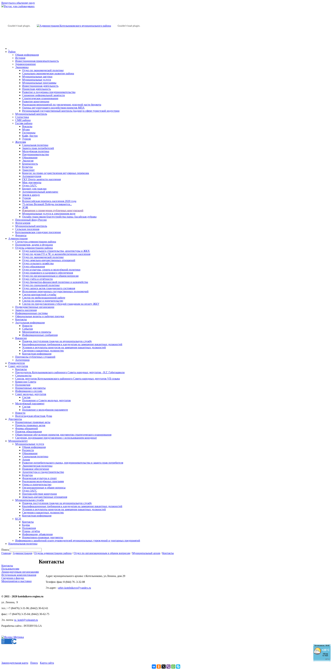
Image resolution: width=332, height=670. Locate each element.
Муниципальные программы (39, 82)
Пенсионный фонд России (31, 219)
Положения (29, 528)
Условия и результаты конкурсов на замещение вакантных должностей (64, 347)
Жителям (20, 141)
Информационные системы (31, 313)
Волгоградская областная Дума (33, 415)
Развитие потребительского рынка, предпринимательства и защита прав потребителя (72, 462)
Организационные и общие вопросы (44, 487)
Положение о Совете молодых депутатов (46, 400)
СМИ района (23, 120)
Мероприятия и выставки (16, 581)
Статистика (22, 117)
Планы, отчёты (31, 531)
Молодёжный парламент (29, 403)
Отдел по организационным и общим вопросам (50, 275)
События (27, 328)
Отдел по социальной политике (41, 285)
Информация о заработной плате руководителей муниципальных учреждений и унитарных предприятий (77, 540)
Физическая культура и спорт (39, 478)
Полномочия (22, 384)
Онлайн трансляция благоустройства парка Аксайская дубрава (59, 216)
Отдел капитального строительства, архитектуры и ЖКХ (56, 250)
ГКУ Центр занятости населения (41, 179)
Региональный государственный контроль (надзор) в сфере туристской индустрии (70, 110)
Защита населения (26, 310)
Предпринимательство (35, 154)
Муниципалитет (18, 440)
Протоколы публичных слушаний (35, 356)
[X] (164, 666)
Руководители (16, 363)
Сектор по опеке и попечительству (42, 300)
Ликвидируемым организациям (20, 571)
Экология (27, 160)
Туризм (26, 138)
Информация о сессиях (28, 391)
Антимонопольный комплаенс (40, 191)
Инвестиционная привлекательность (37, 61)
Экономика (22, 67)
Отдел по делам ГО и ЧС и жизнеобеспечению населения (56, 254)
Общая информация (27, 54)
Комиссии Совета (25, 381)
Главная (6, 553)
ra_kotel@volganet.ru (26, 619)
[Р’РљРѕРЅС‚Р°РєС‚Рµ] (154, 666)
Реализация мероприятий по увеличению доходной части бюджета (61, 104)
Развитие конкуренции (35, 101)
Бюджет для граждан (34, 188)
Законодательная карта (14, 662)
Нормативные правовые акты (32, 422)
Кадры (26, 524)
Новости (27, 325)
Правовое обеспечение (35, 468)
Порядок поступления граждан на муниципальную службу (57, 341)
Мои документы (31, 182)
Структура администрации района (35, 241)
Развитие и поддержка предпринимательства (48, 92)
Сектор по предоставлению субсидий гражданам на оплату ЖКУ (60, 303)
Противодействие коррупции (39, 493)
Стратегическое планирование (40, 98)
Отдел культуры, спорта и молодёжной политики (51, 269)
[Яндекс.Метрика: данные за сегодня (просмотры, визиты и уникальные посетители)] (12, 637)
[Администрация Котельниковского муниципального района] (19, 42)
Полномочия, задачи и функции (34, 244)
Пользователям (10, 568)
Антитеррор (22, 359)
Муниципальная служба (29, 500)
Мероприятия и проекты (36, 331)
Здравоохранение (25, 64)
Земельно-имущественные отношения (44, 496)
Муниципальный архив (146, 553)
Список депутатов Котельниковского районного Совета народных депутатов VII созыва (67, 378)
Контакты (21, 319)
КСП (18, 518)
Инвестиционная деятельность (40, 85)
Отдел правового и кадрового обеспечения (47, 272)
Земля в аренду (31, 194)
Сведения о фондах (12, 578)
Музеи (26, 129)
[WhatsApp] (173, 666)
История (20, 57)
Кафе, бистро (30, 135)
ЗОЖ (25, 207)
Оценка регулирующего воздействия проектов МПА (53, 107)
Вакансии (21, 338)
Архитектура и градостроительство (43, 472)
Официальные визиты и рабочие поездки (39, 316)
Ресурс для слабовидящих (19, 6)
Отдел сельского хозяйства (38, 263)
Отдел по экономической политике (43, 70)
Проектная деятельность (36, 89)
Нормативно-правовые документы (42, 537)
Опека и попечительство (36, 484)
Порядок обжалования (28, 431)
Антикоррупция (31, 176)
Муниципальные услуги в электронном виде (48, 213)
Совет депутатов (18, 366)
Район (12, 51)
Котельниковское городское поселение (38, 232)
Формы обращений (26, 428)
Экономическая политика (37, 465)
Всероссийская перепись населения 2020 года (49, 201)
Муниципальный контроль (31, 113)
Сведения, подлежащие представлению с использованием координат (56, 437)
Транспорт (28, 169)
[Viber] (168, 666)
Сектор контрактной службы (39, 294)
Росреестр (28, 450)
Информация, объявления (37, 534)
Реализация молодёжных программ (43, 481)
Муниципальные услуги (36, 79)
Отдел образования (33, 266)
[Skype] (178, 666)
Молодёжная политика (35, 151)
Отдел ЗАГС (29, 185)
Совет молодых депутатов (30, 394)
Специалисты (23, 375)
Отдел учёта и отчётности (37, 278)
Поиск (34, 662)
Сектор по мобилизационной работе (43, 297)
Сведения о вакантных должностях (43, 350)
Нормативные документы (30, 387)
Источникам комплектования (18, 574)
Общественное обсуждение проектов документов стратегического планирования (63, 434)
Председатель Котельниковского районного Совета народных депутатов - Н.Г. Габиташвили (70, 372)
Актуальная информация (30, 322)
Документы (15, 419)
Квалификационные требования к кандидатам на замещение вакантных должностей (72, 344)
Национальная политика (22, 543)
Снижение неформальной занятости (43, 95)
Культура (27, 166)
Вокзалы (27, 126)
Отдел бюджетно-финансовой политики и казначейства (55, 282)
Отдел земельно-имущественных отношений (48, 260)
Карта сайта (47, 662)
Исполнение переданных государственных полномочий (55, 291)
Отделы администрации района (34, 247)
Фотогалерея (22, 222)
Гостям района (23, 123)
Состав (26, 397)
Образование (30, 157)
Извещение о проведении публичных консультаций (52, 210)
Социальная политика (35, 145)
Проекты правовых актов (30, 425)
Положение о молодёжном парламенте (45, 409)
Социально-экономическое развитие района (48, 73)
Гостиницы (28, 132)
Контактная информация (36, 353)
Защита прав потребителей (38, 148)
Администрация (17, 238)
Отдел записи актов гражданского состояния (48, 288)
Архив (26, 459)
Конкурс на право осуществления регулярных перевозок (55, 173)
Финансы (20, 235)
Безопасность (30, 163)
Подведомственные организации (34, 307)
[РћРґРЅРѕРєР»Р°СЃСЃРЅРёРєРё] (159, 666)
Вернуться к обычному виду (18, 2)
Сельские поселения (27, 229)
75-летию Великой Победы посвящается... (47, 204)
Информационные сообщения (40, 335)
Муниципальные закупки (37, 76)
